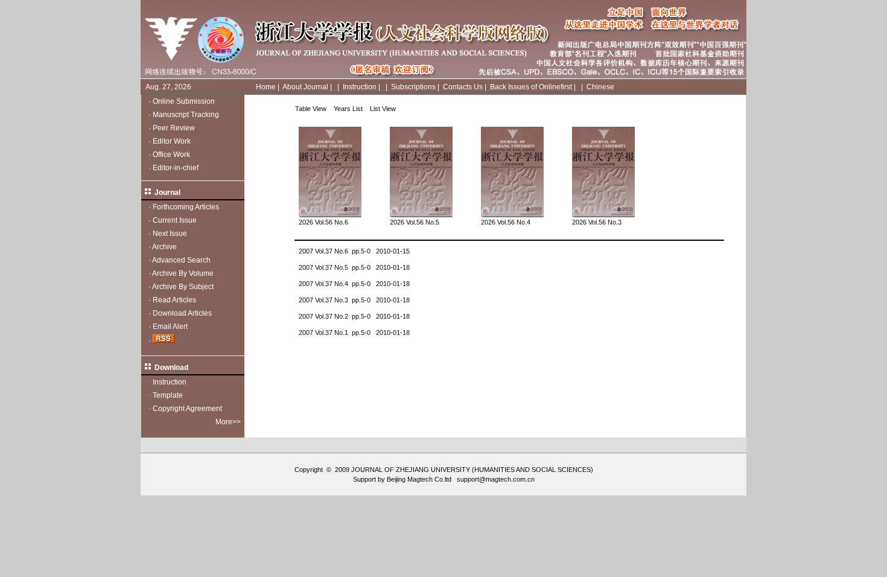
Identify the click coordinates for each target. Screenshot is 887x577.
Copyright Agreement (187, 408)
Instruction (360, 87)
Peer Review (174, 128)
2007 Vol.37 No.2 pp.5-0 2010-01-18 (354, 316)
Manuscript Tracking (186, 114)
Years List (348, 108)
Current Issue (175, 220)
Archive (164, 247)
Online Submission (184, 101)
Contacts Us (463, 87)
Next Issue (170, 233)
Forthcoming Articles (186, 207)
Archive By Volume (183, 273)
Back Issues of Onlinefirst (531, 87)
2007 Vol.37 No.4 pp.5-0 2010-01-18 (354, 283)
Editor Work (172, 141)
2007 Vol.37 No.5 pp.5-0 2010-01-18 (354, 267)
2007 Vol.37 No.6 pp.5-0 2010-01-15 (354, 251)
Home (266, 87)
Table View (310, 108)
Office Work (171, 154)
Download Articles (182, 313)
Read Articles (174, 300)
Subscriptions (413, 87)
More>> (228, 422)
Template (168, 395)
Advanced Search (181, 260)
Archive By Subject (183, 286)
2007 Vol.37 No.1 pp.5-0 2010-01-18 (354, 332)
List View (383, 108)
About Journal (305, 87)
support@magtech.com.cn (496, 479)
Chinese (600, 87)
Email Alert (170, 326)
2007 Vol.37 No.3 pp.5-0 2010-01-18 (354, 300)
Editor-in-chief (176, 168)
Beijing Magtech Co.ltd (419, 479)
